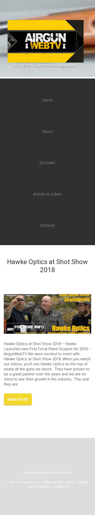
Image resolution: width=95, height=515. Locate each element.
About (48, 132)
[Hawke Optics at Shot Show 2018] (47, 313)
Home (47, 100)
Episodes (47, 163)
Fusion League (52, 482)
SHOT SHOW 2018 (28, 482)
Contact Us (61, 487)
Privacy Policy (62, 473)
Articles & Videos (47, 194)
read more (18, 399)
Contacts (47, 225)
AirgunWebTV (32, 473)
